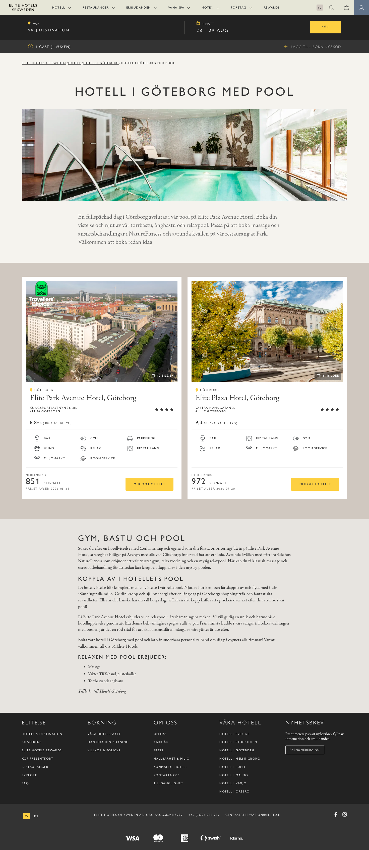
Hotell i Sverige (234, 734)
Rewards (272, 7)
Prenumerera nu (305, 750)
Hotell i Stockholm (238, 742)
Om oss (160, 734)
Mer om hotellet (149, 484)
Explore (29, 775)
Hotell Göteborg (113, 691)
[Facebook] (335, 814)
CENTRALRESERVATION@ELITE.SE (252, 815)
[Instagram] (344, 814)
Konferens (32, 742)
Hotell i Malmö (233, 775)
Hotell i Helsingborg (239, 758)
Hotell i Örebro (234, 791)
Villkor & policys (104, 750)
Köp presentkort (37, 758)
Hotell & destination (42, 734)
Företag (239, 7)
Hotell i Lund (232, 767)
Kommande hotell (171, 767)
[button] (331, 7)
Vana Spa (176, 7)
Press (158, 750)
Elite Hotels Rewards (42, 750)
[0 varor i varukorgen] (346, 7)
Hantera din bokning (108, 742)
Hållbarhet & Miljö (172, 758)
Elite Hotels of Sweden (44, 63)
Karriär (161, 742)
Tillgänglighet (168, 783)
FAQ (25, 783)
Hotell (58, 7)
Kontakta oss (167, 775)
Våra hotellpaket (104, 734)
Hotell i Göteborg (100, 63)
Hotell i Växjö (233, 783)
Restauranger (96, 7)
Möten (207, 7)
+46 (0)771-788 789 (204, 815)
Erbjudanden (138, 7)
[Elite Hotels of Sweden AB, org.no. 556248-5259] (23, 8)
